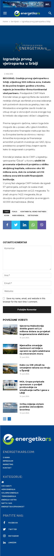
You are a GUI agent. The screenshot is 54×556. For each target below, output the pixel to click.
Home (5, 21)
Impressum (8, 461)
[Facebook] (7, 225)
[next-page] (9, 419)
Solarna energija (9, 493)
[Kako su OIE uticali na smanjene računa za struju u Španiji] (10, 369)
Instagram (13, 536)
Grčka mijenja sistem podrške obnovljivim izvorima (32, 407)
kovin (6, 215)
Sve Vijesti (15, 21)
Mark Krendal (18, 215)
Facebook (13, 523)
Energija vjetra (9, 500)
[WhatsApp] (33, 225)
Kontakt (7, 468)
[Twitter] (16, 225)
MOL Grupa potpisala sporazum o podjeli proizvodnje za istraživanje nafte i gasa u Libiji (34, 387)
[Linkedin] (24, 225)
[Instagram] (4, 536)
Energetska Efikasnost (12, 507)
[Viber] (41, 225)
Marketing (8, 464)
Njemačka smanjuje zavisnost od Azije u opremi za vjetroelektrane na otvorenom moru (35, 349)
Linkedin (12, 543)
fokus (14, 212)
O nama (6, 458)
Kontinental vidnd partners (33, 212)
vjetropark (33, 215)
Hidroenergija (8, 489)
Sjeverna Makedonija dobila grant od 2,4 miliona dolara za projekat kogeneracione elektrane (35, 330)
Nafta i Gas (6, 503)
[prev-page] (4, 419)
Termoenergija (8, 496)
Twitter (12, 529)
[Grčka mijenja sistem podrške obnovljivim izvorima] (10, 408)
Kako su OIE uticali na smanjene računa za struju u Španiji (35, 368)
